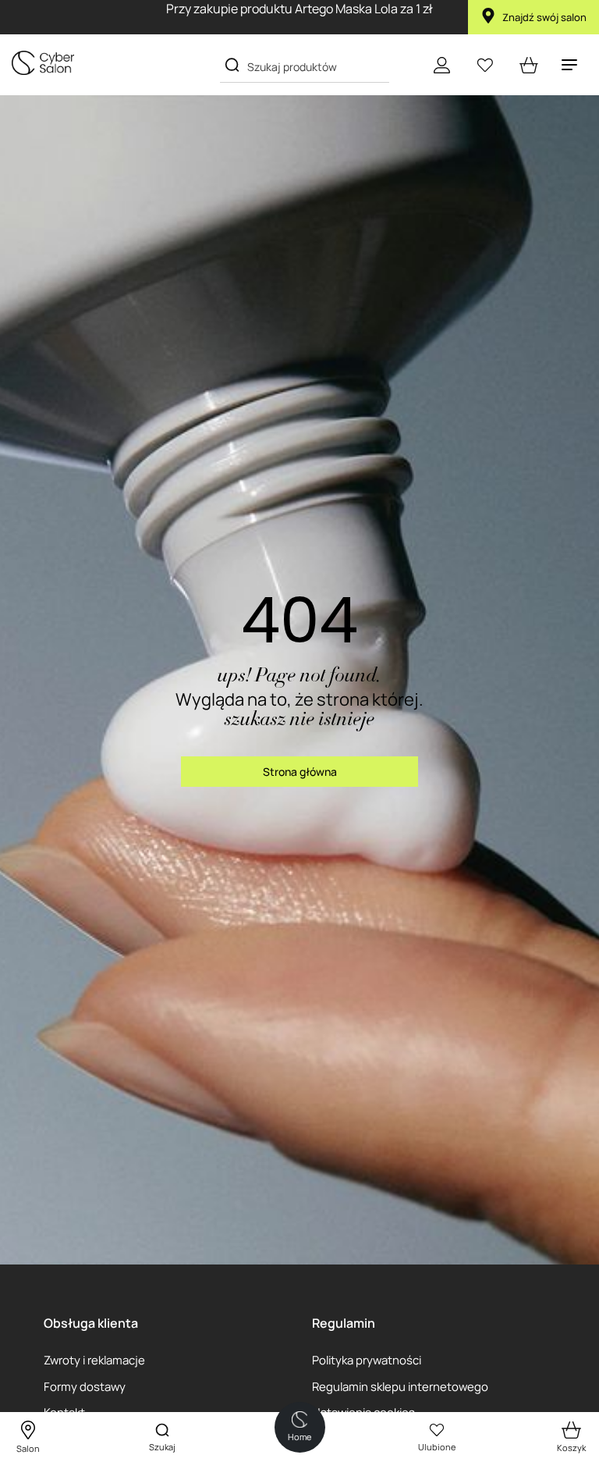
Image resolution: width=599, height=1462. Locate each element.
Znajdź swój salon (544, 17)
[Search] (232, 65)
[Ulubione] (485, 65)
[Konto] (441, 65)
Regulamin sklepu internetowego (400, 1386)
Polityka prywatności (366, 1360)
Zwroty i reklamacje (94, 1360)
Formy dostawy (85, 1386)
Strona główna (300, 771)
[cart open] (529, 65)
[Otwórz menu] (569, 65)
